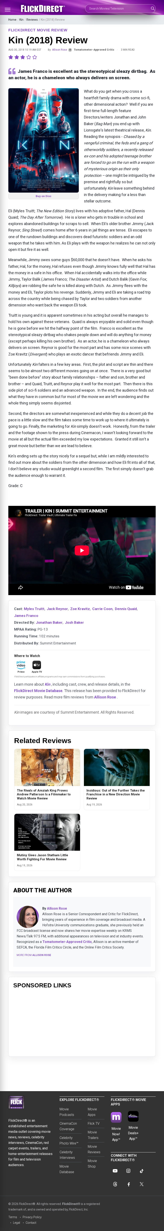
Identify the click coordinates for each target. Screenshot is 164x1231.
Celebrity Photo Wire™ (69, 1140)
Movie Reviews (94, 1149)
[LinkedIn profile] (70, 50)
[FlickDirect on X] (141, 1184)
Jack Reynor (57, 609)
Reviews (32, 19)
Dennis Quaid (126, 609)
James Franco (26, 615)
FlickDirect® (71, 1204)
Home (12, 19)
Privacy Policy (32, 1217)
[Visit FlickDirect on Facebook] (128, 1184)
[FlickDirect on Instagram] (128, 1171)
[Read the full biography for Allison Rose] (28, 917)
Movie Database (67, 1169)
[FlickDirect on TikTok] (141, 1171)
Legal (16, 1222)
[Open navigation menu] (7, 10)
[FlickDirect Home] (43, 8)
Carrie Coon (102, 609)
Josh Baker (74, 622)
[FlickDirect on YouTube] (115, 1171)
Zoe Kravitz (80, 609)
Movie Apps (92, 1112)
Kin (21, 19)
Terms (12, 1217)
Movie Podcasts (67, 1112)
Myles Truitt (34, 609)
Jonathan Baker (49, 622)
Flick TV (94, 1123)
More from (34, 955)
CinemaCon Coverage (68, 1126)
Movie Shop (92, 1163)
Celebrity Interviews (67, 1155)
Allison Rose (59, 49)
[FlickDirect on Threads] (115, 1184)
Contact (31, 1222)
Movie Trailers (93, 1135)
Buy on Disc (43, 196)
